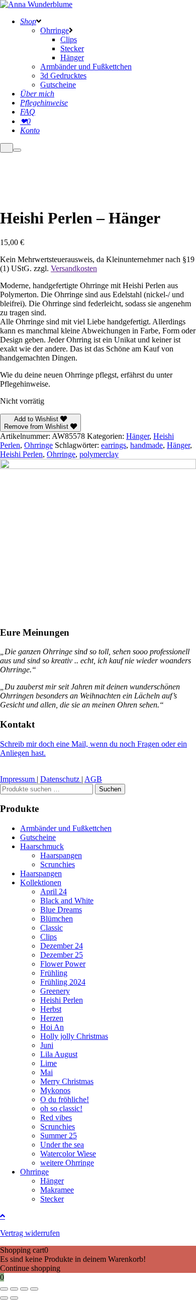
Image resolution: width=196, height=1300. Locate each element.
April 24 (53, 891)
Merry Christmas (66, 1081)
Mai (46, 1072)
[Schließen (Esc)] (34, 1288)
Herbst (50, 1009)
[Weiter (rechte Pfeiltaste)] (14, 1297)
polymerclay (99, 454)
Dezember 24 (61, 945)
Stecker (52, 1199)
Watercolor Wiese (68, 1153)
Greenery (55, 991)
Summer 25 (58, 1135)
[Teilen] (24, 1288)
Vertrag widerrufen (30, 1233)
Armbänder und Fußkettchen (66, 828)
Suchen (110, 789)
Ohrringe (38, 445)
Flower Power (62, 964)
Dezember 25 (61, 955)
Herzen (51, 1018)
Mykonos (55, 1090)
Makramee (57, 1190)
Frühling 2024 (62, 982)
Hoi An (52, 1027)
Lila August (58, 1054)
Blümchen (56, 918)
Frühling (53, 973)
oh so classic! (61, 1108)
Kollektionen (40, 882)
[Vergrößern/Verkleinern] (4, 1288)
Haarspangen (61, 855)
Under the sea (62, 1144)
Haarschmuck (42, 846)
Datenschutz (60, 779)
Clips (48, 936)
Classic (51, 927)
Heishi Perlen (21, 454)
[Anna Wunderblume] (36, 4)
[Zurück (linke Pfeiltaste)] (4, 1297)
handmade (146, 445)
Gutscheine (38, 837)
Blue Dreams (61, 909)
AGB (93, 779)
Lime (48, 1063)
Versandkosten (74, 268)
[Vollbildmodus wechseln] (14, 1288)
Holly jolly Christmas (74, 1036)
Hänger (137, 436)
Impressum (18, 779)
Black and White (66, 900)
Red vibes (56, 1117)
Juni (46, 1045)
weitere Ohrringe (67, 1162)
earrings (113, 445)
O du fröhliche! (64, 1099)
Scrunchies (57, 864)
